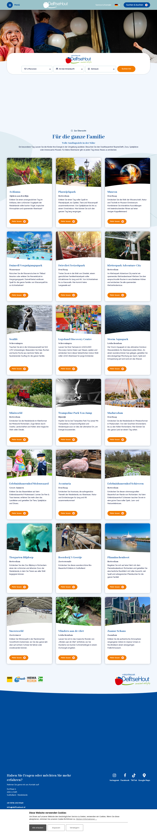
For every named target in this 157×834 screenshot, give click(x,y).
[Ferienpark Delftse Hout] (55, 5)
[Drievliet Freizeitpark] (78, 246)
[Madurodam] (127, 393)
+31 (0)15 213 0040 (15, 803)
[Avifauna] (29, 172)
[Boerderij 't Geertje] (78, 538)
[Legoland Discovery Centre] (78, 320)
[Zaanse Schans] (127, 611)
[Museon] (127, 172)
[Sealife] (29, 320)
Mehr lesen (17, 221)
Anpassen (56, 827)
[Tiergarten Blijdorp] (29, 538)
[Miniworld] (29, 393)
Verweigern (74, 827)
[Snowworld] (29, 611)
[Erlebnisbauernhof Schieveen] (127, 464)
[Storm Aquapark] (127, 320)
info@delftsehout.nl (16, 807)
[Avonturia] (78, 464)
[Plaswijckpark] (78, 172)
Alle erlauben (37, 827)
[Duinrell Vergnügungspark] (29, 246)
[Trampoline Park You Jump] (78, 393)
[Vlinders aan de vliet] (78, 611)
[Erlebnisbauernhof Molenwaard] (29, 464)
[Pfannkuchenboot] (127, 538)
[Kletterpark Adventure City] (127, 246)
